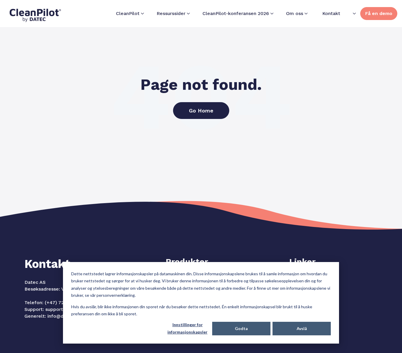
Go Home (201, 110)
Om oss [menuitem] (294, 13)
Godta (241, 328)
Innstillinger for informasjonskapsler (187, 328)
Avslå (302, 328)
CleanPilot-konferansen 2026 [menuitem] (235, 13)
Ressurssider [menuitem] (171, 13)
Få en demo (378, 13)
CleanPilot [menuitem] (127, 13)
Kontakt (331, 13)
